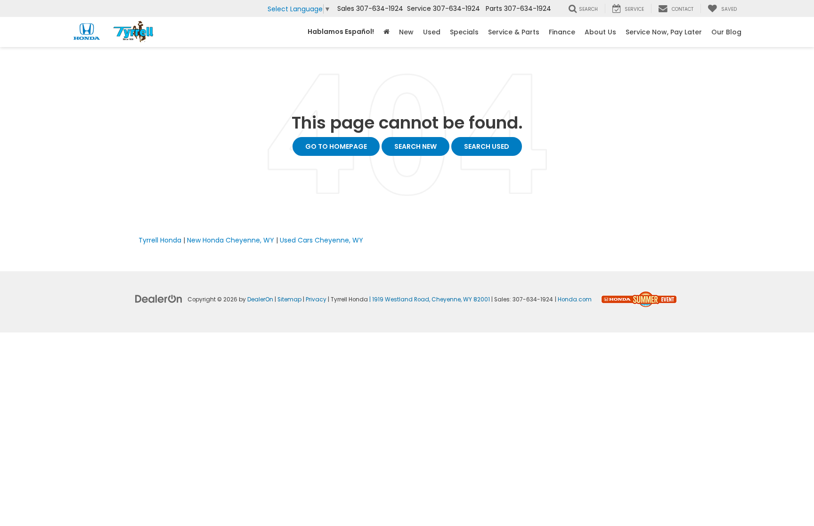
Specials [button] (464, 32)
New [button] (406, 32)
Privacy (316, 299)
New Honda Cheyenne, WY (230, 240)
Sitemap (289, 299)
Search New (415, 146)
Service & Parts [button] (513, 32)
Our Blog (726, 32)
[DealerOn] (159, 298)
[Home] (386, 32)
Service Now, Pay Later (664, 32)
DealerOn (260, 299)
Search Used (486, 146)
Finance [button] (562, 32)
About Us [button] (600, 32)
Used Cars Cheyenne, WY (321, 240)
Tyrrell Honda (159, 240)
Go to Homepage (336, 146)
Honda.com (575, 299)
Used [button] (431, 32)
